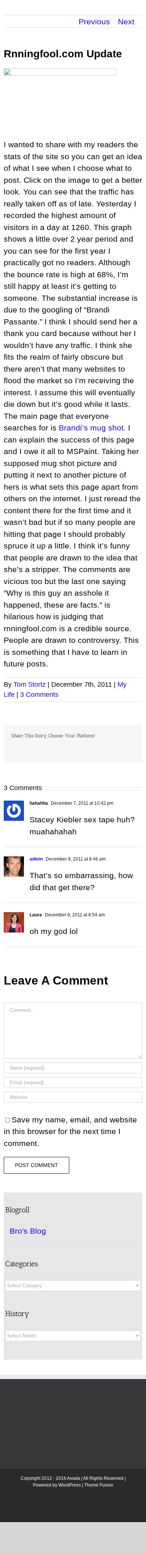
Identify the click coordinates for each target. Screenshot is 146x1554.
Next (126, 21)
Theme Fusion (98, 1485)
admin (36, 859)
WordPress (69, 1485)
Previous (94, 21)
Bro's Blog (28, 1231)
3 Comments (39, 694)
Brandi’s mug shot (91, 427)
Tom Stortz (29, 684)
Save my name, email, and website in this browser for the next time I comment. (70, 1131)
